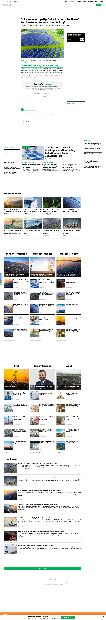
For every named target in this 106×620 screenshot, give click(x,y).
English (16, 1)
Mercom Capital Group (61, 582)
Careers (52, 582)
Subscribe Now (68, 617)
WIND (77, 4)
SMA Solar (54, 113)
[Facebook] (2, 1)
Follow (22, 60)
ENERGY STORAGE (69, 4)
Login (98, 5)
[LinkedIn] (10, 1)
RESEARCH (79, 1)
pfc (44, 113)
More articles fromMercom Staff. (30, 110)
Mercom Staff (32, 28)
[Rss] (4, 1)
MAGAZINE (92, 4)
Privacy (70, 582)
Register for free (42, 96)
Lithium (41, 113)
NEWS (66, 1)
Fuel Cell (30, 113)
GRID (61, 4)
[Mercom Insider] (72, 1)
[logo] (6, 5)
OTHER (81, 4)
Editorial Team (39, 582)
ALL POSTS (42, 118)
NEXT (62, 118)
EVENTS (84, 1)
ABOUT (96, 1)
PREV (22, 118)
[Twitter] (7, 1)
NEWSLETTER (90, 1)
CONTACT (102, 1)
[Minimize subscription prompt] (104, 616)
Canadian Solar (24, 113)
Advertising (31, 582)
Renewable (49, 113)
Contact (47, 582)
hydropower (36, 113)
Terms (75, 582)
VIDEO (86, 4)
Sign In (48, 93)
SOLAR (57, 4)
